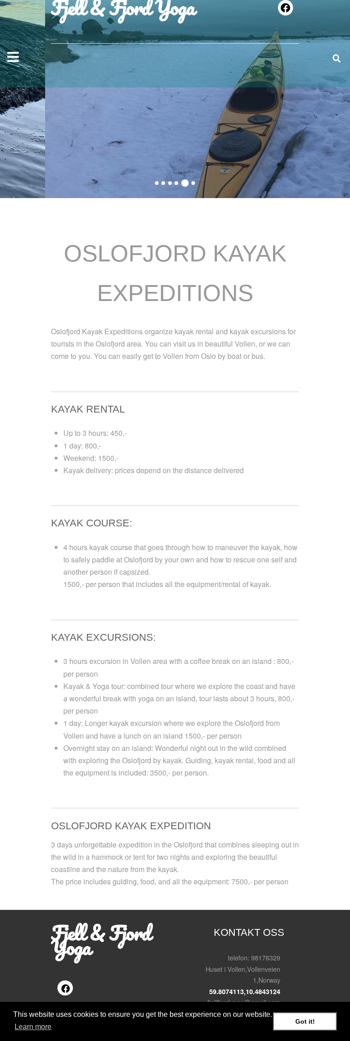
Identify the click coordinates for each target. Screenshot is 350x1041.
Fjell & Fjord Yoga (100, 940)
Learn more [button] (33, 1027)
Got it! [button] (305, 1021)
